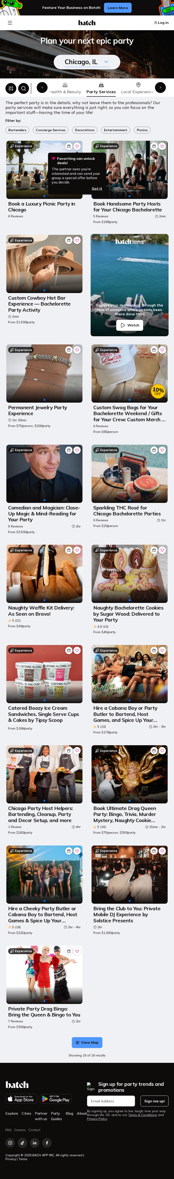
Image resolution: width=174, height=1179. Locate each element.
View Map (90, 1042)
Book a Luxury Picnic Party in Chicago (41, 207)
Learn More (118, 7)
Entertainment (115, 130)
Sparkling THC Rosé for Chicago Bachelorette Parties (127, 511)
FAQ (8, 1130)
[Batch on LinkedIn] (34, 1143)
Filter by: (13, 120)
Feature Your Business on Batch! (71, 7)
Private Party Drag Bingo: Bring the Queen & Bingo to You (44, 1012)
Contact (34, 1130)
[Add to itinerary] (68, 146)
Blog (69, 1113)
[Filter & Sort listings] (10, 88)
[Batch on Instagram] (10, 1143)
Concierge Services (50, 130)
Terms (23, 1159)
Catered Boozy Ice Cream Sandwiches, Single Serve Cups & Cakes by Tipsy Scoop (43, 714)
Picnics (142, 130)
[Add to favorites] (77, 146)
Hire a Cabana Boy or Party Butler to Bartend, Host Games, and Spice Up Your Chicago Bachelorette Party (125, 714)
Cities (26, 1113)
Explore (11, 1113)
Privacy (10, 1159)
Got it (97, 188)
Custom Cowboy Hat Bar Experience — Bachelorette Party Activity (39, 304)
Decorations (84, 130)
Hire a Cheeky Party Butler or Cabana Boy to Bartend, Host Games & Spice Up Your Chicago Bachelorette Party (42, 914)
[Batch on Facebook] (47, 1143)
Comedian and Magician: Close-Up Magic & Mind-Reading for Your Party (44, 514)
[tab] (65, 88)
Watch (133, 325)
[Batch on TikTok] (22, 1143)
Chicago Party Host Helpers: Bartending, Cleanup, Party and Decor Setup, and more (40, 814)
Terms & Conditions (142, 1115)
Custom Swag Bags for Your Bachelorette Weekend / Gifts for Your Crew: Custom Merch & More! (129, 413)
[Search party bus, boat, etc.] (23, 88)
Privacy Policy (97, 1119)
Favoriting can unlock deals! (76, 160)
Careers (20, 1130)
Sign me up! (154, 1101)
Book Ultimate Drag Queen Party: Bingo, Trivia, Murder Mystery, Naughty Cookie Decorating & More (124, 814)
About (82, 1113)
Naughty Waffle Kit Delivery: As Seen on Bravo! (41, 611)
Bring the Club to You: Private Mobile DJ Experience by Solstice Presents (127, 914)
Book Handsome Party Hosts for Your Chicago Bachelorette (127, 207)
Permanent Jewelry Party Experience (37, 410)
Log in (163, 22)
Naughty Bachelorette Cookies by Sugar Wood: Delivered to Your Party (128, 614)
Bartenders (17, 130)
